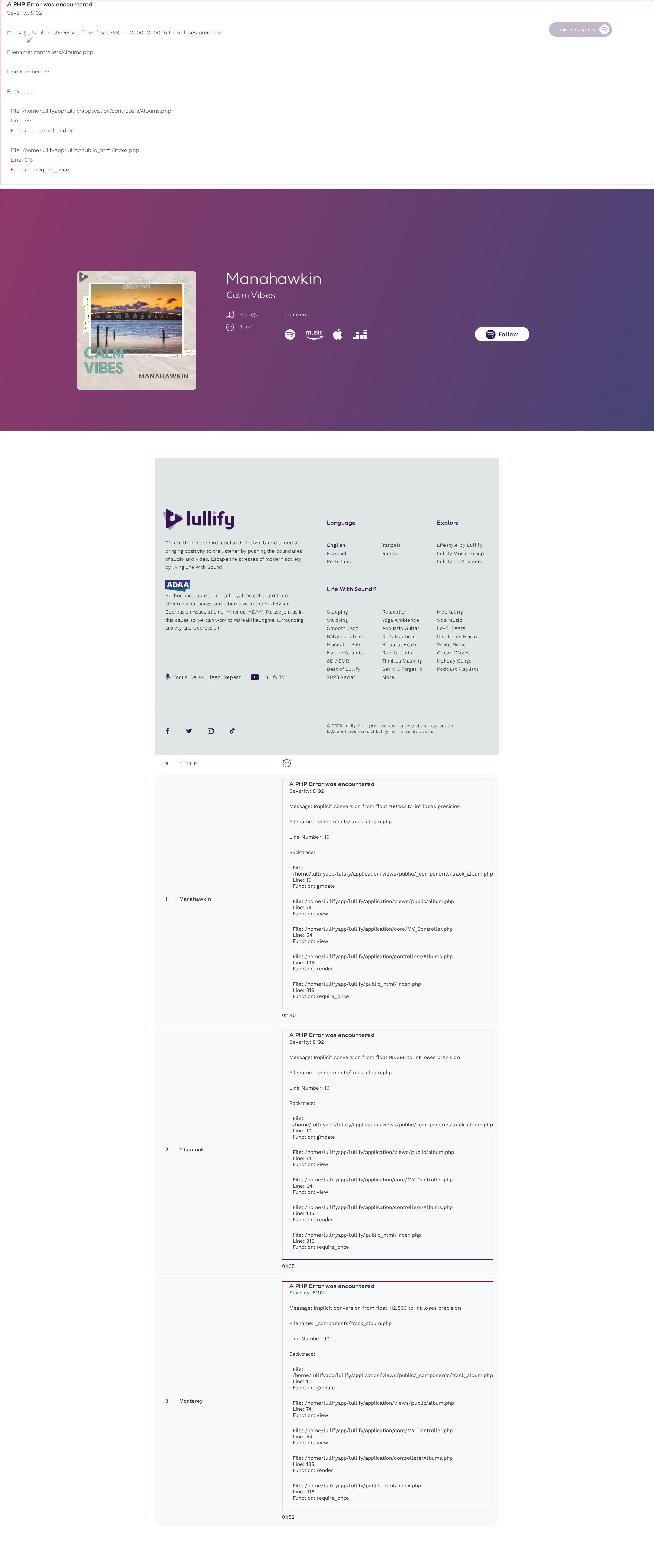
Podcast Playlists (458, 669)
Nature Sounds (345, 652)
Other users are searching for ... (286, 45)
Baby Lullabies (345, 636)
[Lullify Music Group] (46, 36)
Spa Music (449, 620)
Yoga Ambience (400, 620)
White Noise (451, 644)
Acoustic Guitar (401, 628)
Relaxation (395, 612)
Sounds (305, 29)
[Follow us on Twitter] (189, 730)
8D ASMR (338, 661)
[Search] (623, 29)
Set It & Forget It (402, 669)
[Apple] (337, 334)
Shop (365, 29)
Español (337, 553)
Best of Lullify (344, 669)
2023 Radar (341, 677)
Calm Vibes (251, 294)
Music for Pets (344, 644)
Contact (495, 29)
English (336, 545)
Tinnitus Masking (402, 661)
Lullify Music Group (460, 553)
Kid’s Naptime (399, 636)
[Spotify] (290, 334)
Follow (508, 334)
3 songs (247, 314)
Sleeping (337, 612)
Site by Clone (417, 731)
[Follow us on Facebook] (168, 730)
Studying (337, 620)
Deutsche (392, 553)
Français (390, 545)
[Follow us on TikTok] (232, 730)
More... (390, 677)
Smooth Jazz (342, 628)
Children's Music (457, 636)
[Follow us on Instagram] (211, 730)
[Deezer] (359, 334)
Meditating (450, 612)
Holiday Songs (454, 661)
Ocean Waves (453, 652)
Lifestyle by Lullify (459, 545)
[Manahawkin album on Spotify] (136, 330)
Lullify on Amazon (459, 561)
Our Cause (435, 29)
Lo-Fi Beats (451, 628)
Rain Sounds (397, 652)
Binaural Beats (400, 644)
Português (339, 561)
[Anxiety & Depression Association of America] (177, 590)
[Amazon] (314, 334)
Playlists (243, 29)
